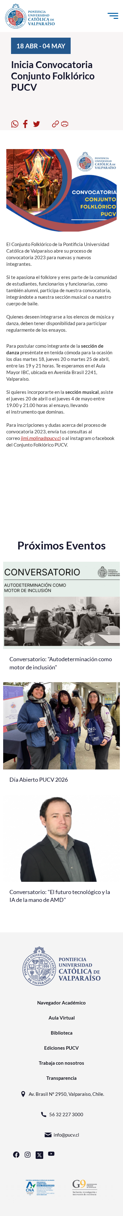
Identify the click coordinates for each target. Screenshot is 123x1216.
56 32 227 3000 (66, 1114)
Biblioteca (62, 1033)
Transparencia (61, 1078)
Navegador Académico (61, 1002)
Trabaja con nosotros (61, 1063)
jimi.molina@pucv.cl (41, 438)
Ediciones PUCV (61, 1048)
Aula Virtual (62, 1017)
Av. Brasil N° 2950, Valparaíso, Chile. (66, 1094)
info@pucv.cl (66, 1135)
